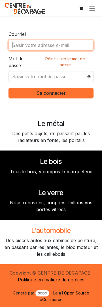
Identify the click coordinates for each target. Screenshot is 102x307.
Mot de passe (16, 62)
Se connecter (51, 93)
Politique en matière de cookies (51, 280)
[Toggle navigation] (92, 8)
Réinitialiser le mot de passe (65, 61)
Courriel (17, 34)
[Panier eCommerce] (80, 8)
